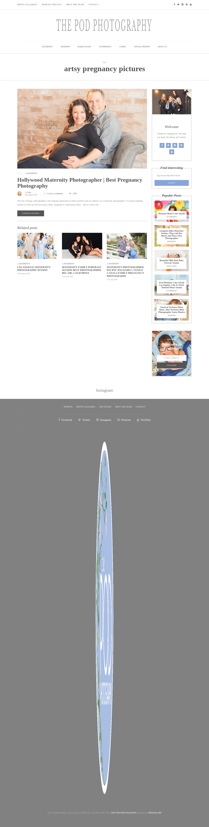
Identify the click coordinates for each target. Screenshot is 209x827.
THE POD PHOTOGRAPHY (123, 813)
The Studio (105, 407)
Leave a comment (55, 193)
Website (68, 407)
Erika (29, 192)
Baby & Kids (172, 266)
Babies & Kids (84, 47)
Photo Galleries (27, 5)
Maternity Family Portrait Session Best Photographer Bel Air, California (81, 270)
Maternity (47, 47)
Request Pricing (52, 5)
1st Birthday (105, 47)
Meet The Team (75, 5)
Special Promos (142, 47)
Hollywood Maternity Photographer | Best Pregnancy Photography (79, 183)
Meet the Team (123, 407)
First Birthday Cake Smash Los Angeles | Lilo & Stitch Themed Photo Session (171, 285)
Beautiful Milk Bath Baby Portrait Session (172, 261)
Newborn (65, 47)
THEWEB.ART (155, 813)
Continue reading (30, 213)
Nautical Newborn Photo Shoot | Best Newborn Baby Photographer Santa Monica (172, 309)
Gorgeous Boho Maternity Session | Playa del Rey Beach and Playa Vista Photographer (172, 234)
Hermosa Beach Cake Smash (171, 213)
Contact (93, 5)
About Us (162, 47)
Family (122, 47)
